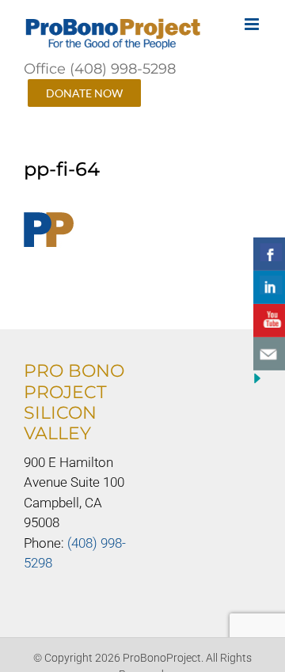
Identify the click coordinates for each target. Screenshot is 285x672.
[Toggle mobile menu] (253, 24)
